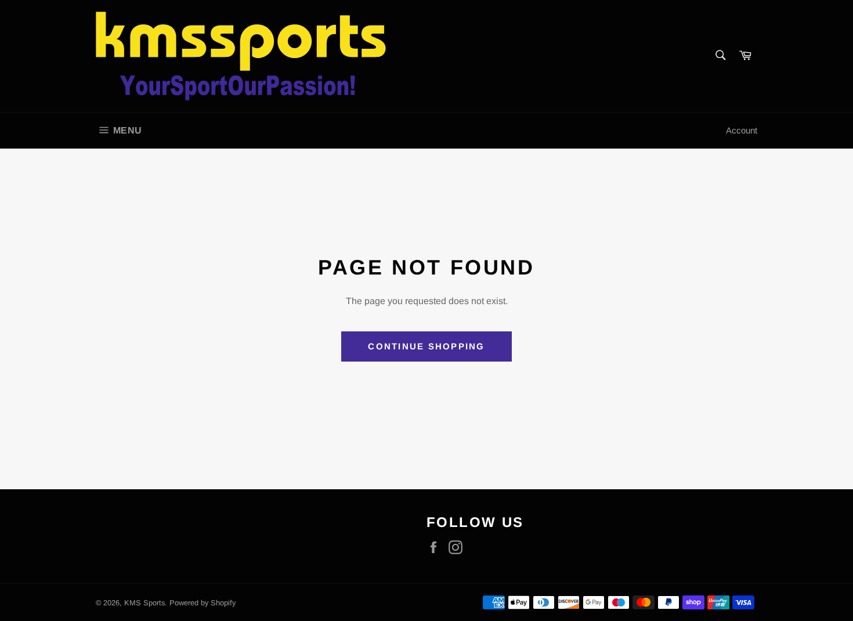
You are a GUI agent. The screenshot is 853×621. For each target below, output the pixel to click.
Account (741, 130)
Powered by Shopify (202, 602)
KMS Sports (144, 602)
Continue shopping (426, 346)
